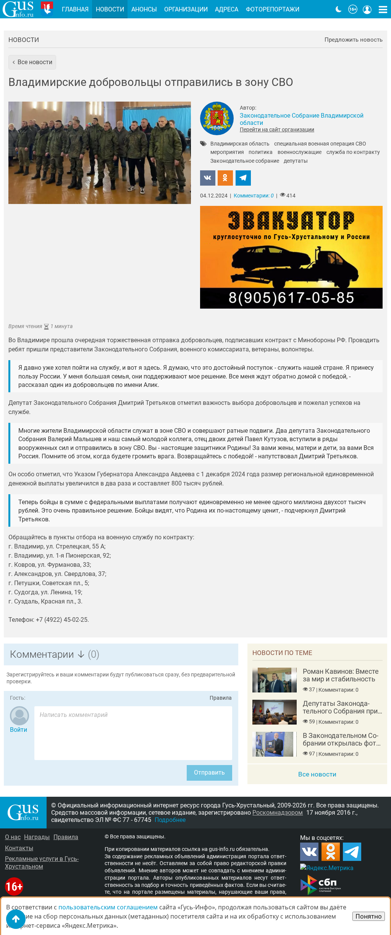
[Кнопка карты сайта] (383, 9)
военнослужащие (300, 152)
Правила (221, 698)
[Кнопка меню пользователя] (367, 9)
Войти (18, 729)
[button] (32, 62)
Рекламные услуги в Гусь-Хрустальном (42, 862)
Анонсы (144, 9)
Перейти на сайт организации (277, 129)
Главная (75, 9)
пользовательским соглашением (108, 907)
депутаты (296, 161)
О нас (13, 837)
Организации (186, 9)
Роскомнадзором (277, 812)
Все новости (317, 774)
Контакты (19, 848)
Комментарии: (254, 195)
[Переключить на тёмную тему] (338, 9)
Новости (23, 40)
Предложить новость (354, 40)
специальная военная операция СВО (320, 144)
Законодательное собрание (244, 161)
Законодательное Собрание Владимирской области (302, 119)
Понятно (368, 916)
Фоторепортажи (272, 9)
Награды (37, 837)
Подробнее (170, 819)
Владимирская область (240, 144)
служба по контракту (353, 152)
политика (261, 152)
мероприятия (227, 152)
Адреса (226, 9)
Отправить (209, 772)
